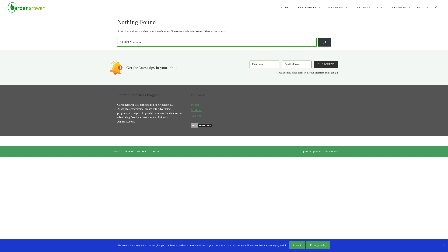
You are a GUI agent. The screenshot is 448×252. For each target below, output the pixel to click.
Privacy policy (135, 151)
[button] (436, 7)
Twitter (195, 104)
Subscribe (326, 64)
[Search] (324, 42)
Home (285, 7)
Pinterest (196, 115)
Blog (421, 7)
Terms (114, 151)
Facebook (196, 110)
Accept (297, 245)
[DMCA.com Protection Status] (201, 126)
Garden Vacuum (367, 7)
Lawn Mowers (306, 7)
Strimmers (335, 7)
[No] (443, 245)
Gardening (398, 7)
